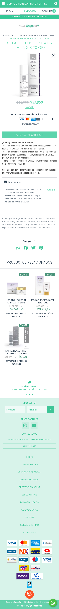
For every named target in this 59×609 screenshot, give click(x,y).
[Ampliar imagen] (53, 55)
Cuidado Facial (18, 35)
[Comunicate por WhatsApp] (53, 603)
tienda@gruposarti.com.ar (41, 439)
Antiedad (32, 35)
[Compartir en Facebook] (26, 248)
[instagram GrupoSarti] (25, 425)
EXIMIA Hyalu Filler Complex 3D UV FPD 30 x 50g (16, 352)
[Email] (34, 425)
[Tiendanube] (29, 607)
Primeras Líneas (46, 35)
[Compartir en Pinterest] (41, 248)
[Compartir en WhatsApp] (18, 248)
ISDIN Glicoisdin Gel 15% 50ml (42, 301)
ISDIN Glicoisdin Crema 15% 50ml (16, 301)
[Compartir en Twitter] (33, 248)
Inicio (6, 35)
